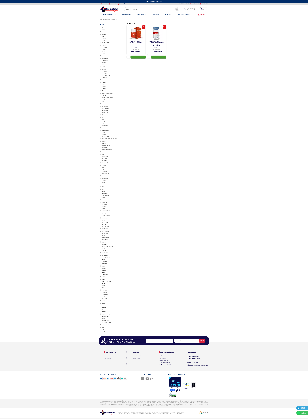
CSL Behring (105, 106)
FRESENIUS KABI (105, 136)
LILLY (103, 190)
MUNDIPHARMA (105, 219)
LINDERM (104, 191)
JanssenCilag (105, 173)
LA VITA (103, 177)
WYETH (103, 327)
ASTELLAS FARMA (106, 57)
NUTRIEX (104, 243)
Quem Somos (108, 356)
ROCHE (103, 267)
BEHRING (104, 70)
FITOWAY (104, 134)
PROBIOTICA (104, 259)
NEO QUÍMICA (105, 228)
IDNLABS (104, 166)
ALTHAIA (104, 49)
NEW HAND (104, 230)
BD (102, 68)
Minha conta (162, 356)
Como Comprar (163, 358)
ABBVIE (103, 31)
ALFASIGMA (104, 46)
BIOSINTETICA (105, 86)
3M (102, 27)
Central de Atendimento (138, 356)
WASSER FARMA (105, 324)
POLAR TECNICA (105, 255)
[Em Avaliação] (175, 385)
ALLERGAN (104, 47)
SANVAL (103, 279)
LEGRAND (104, 180)
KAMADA (104, 175)
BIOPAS (103, 84)
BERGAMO (104, 71)
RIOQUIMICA (104, 265)
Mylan (103, 220)
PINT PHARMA (105, 254)
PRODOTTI (104, 261)
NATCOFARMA (105, 222)
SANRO (103, 276)
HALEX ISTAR (105, 156)
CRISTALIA (104, 105)
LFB (102, 184)
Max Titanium (105, 195)
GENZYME (104, 140)
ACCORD (104, 34)
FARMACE (104, 127)
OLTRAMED (104, 244)
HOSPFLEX (104, 160)
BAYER (103, 66)
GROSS (103, 153)
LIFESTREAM (104, 188)
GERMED (104, 143)
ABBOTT (103, 29)
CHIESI (103, 99)
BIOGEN (103, 79)
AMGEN (103, 51)
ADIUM (103, 40)
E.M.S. (103, 118)
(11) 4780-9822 (194, 356)
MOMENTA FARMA (106, 215)
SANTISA (104, 278)
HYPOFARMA (105, 164)
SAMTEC (104, 268)
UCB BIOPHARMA (106, 315)
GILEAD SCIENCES (106, 145)
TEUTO (103, 303)
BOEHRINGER (105, 92)
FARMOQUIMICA (105, 130)
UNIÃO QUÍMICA (105, 316)
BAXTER (103, 64)
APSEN (103, 53)
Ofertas (202, 14)
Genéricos (156, 14)
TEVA (103, 305)
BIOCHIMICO (104, 77)
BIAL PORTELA (105, 73)
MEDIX (103, 197)
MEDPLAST (104, 202)
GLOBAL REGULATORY (107, 149)
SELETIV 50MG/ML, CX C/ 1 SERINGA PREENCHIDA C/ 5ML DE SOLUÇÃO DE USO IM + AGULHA (156, 43)
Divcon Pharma (106, 112)
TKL (102, 309)
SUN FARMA (104, 291)
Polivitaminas (126, 14)
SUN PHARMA (105, 292)
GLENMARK (104, 147)
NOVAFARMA (105, 233)
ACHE (103, 36)
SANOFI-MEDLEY (105, 274)
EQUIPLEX (104, 123)
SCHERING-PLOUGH (106, 281)
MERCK (103, 208)
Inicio (101, 19)
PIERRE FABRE (105, 252)
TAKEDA (103, 300)
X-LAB (103, 329)
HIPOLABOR (104, 158)
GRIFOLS (104, 151)
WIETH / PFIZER (105, 326)
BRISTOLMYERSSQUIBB (107, 94)
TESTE (103, 302)
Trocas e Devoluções (165, 362)
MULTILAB (104, 217)
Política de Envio (163, 360)
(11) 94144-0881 (194, 359)
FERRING (104, 132)
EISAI (103, 119)
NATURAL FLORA (105, 226)
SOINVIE (103, 287)
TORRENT (104, 311)
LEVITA (103, 182)
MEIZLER (104, 206)
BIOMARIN (104, 82)
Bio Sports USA (106, 75)
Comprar (138, 57)
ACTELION (104, 38)
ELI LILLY (103, 121)
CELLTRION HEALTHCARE (107, 97)
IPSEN (103, 169)
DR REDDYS (104, 116)
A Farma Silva (105, 4)
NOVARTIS (104, 235)
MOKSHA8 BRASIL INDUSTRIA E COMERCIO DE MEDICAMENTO (112, 212)
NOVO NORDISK (105, 237)
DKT (103, 114)
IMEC (103, 167)
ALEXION (104, 44)
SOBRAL (103, 285)
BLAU (103, 90)
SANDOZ (104, 270)
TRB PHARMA (105, 313)
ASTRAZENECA (105, 58)
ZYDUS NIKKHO (105, 42)
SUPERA (103, 296)
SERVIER (104, 283)
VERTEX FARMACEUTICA (107, 322)
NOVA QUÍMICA (105, 231)
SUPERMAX (104, 298)
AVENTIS (104, 62)
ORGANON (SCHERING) (107, 246)
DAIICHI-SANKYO (105, 108)
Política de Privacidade (165, 364)
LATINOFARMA (105, 178)
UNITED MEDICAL (106, 320)
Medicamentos (141, 14)
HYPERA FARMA (105, 162)
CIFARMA (104, 101)
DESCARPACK (105, 110)
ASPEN (103, 55)
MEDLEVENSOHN (106, 199)
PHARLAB (104, 250)
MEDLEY (103, 201)
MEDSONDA (104, 204)
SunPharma (105, 294)
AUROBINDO (105, 60)
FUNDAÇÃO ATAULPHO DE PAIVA (109, 138)
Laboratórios (114, 4)
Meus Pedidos (122, 4)
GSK (103, 154)
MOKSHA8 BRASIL (106, 210)
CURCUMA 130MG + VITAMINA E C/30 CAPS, (136, 42)
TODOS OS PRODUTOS (109, 14)
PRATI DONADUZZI (106, 257)
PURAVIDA (104, 263)
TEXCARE (104, 307)
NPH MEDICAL (105, 239)
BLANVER (104, 88)
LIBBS (103, 186)
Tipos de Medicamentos (184, 14)
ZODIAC (103, 331)
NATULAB (104, 224)
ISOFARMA (104, 171)
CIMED (103, 103)
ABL (102, 33)
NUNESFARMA (105, 241)
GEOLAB (104, 142)
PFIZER (103, 248)
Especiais (168, 14)
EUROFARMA (105, 125)
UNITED (103, 318)
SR (102, 289)
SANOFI (103, 272)
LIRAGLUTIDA (105, 193)
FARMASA (104, 129)
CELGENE (104, 95)
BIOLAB (103, 81)
